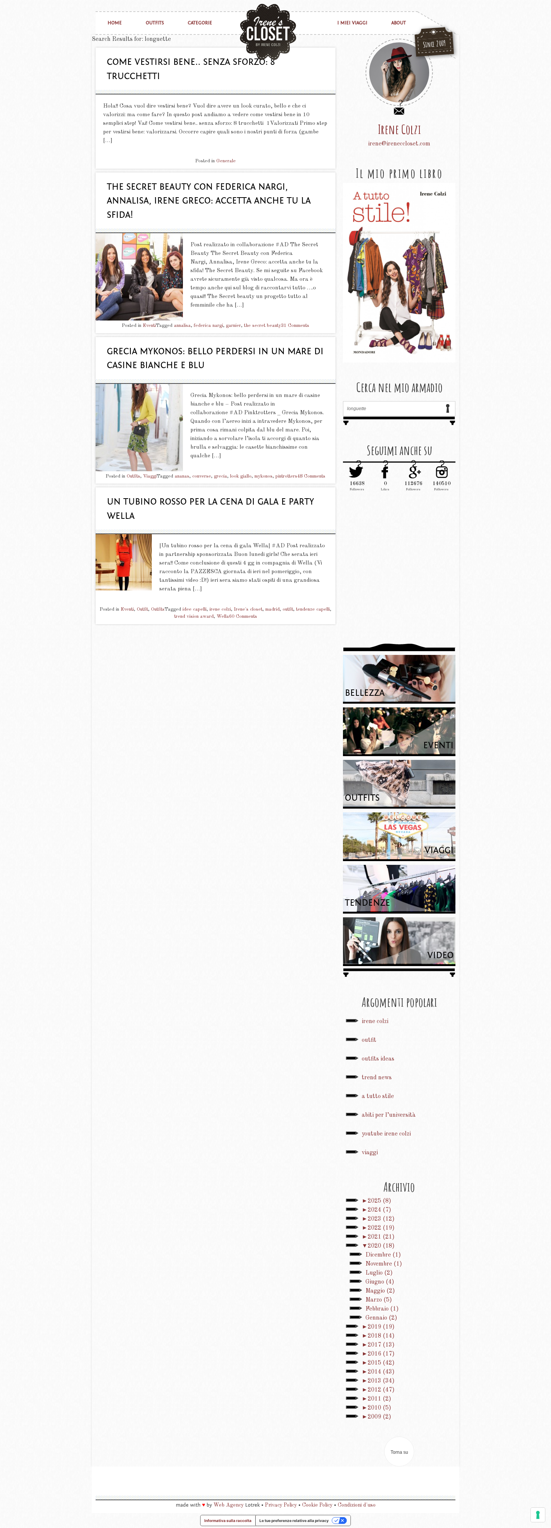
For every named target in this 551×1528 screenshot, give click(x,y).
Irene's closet (248, 609)
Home (115, 23)
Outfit (142, 609)
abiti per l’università (389, 1115)
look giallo (241, 476)
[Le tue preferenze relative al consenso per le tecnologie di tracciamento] (538, 1515)
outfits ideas (378, 1059)
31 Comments (295, 325)
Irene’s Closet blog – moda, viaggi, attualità (268, 32)
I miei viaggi (352, 23)
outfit (288, 609)
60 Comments (243, 616)
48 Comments (311, 476)
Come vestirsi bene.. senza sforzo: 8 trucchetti (191, 69)
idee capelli (195, 609)
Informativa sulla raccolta (228, 1520)
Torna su (399, 1452)
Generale (226, 161)
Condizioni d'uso (357, 1505)
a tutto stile (378, 1097)
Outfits (155, 23)
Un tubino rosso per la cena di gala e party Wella (210, 508)
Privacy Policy (281, 1505)
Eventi (149, 325)
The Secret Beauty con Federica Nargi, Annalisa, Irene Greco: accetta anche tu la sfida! (209, 200)
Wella (223, 616)
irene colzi (220, 609)
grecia (220, 476)
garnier (233, 325)
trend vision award (194, 616)
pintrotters (286, 476)
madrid (272, 609)
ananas (182, 476)
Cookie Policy (317, 1505)
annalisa (182, 325)
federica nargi (208, 325)
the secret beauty (262, 325)
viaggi (370, 1153)
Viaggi (150, 476)
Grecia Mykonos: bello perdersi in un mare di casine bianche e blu (215, 358)
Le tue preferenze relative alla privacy (294, 1520)
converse (201, 476)
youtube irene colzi (386, 1134)
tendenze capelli (313, 609)
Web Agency (229, 1505)
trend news (377, 1078)
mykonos (264, 476)
